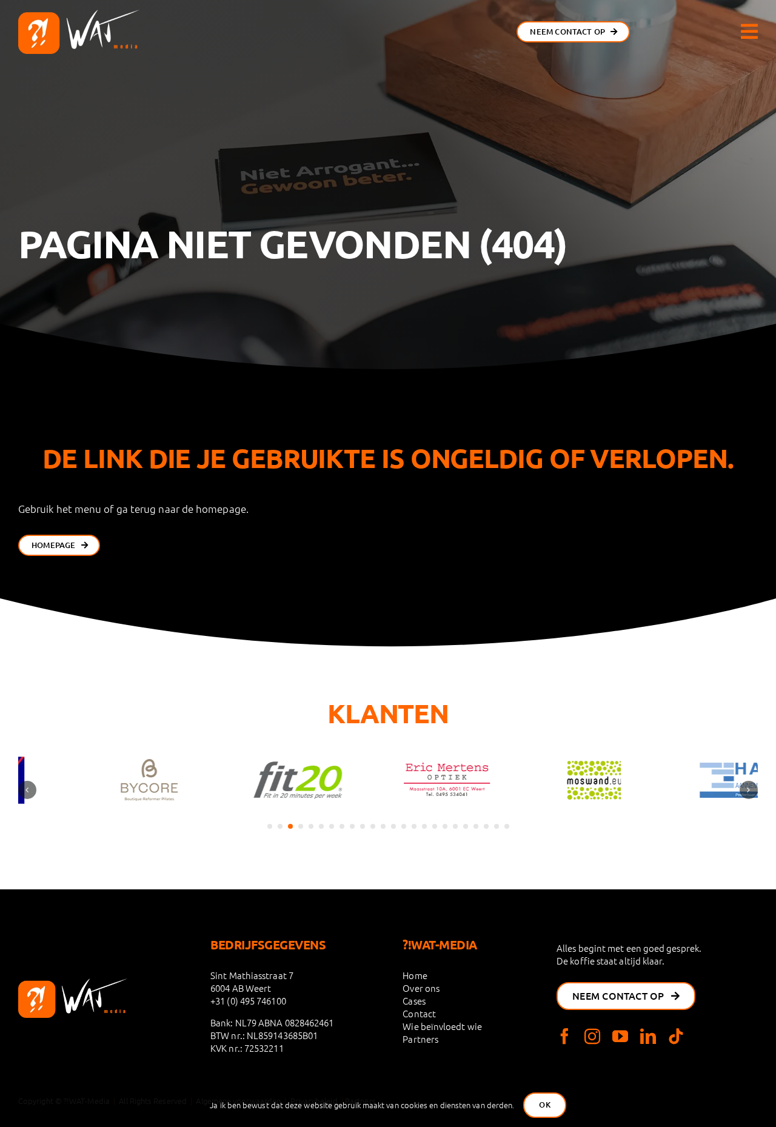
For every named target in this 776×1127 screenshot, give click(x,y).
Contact (419, 1013)
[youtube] (620, 1036)
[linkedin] (648, 1036)
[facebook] (564, 1036)
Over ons (421, 988)
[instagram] (592, 1036)
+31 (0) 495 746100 (248, 1000)
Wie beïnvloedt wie (442, 1026)
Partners (420, 1038)
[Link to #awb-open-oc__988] (749, 31)
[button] (269, 826)
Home (415, 975)
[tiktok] (676, 1036)
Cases (414, 1000)
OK (544, 1104)
